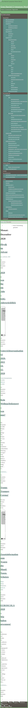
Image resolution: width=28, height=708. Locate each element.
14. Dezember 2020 (3, 389)
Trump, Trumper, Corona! (5, 491)
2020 (5, 222)
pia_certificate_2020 (5, 256)
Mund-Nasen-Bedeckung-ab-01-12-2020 (3, 585)
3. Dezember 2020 (3, 543)
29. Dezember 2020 (3, 262)
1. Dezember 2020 (3, 594)
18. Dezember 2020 (3, 340)
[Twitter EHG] (6, 706)
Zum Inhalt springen (5, 14)
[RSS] (2, 706)
